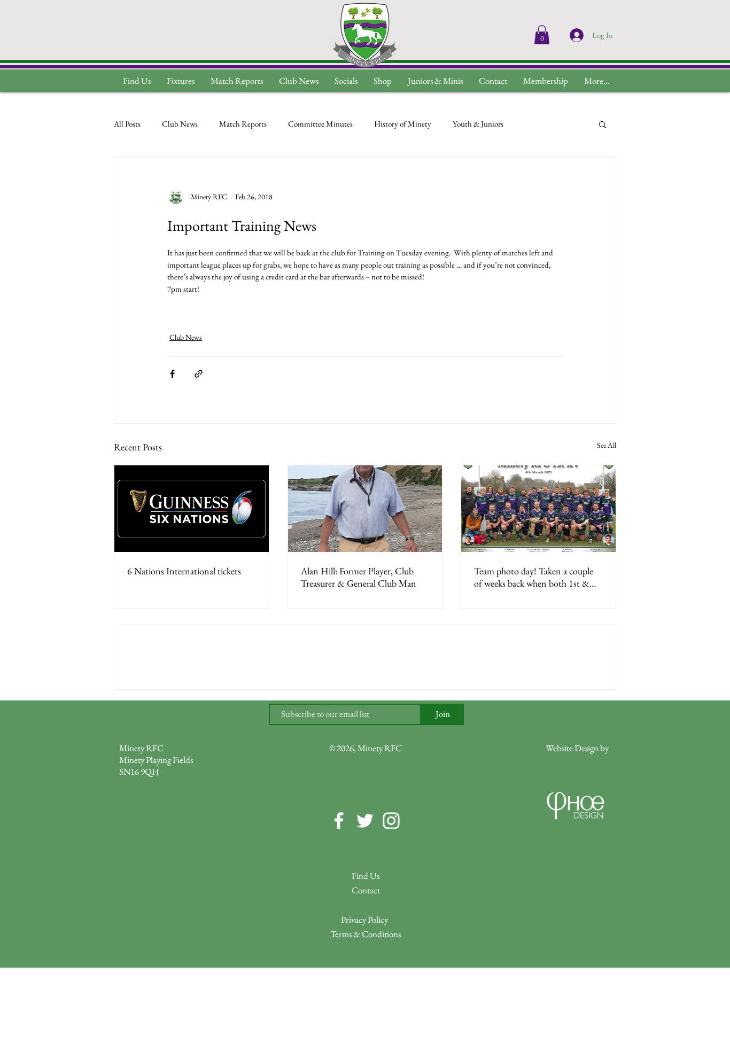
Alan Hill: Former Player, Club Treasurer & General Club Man (358, 577)
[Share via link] (198, 374)
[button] (597, 81)
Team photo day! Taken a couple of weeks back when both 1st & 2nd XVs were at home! (533, 577)
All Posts (127, 124)
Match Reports (243, 124)
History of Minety (402, 124)
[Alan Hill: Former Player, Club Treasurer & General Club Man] (365, 508)
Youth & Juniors (478, 124)
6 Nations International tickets (184, 571)
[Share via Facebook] (172, 374)
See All (606, 445)
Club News (180, 124)
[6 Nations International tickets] (191, 508)
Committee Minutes (320, 124)
